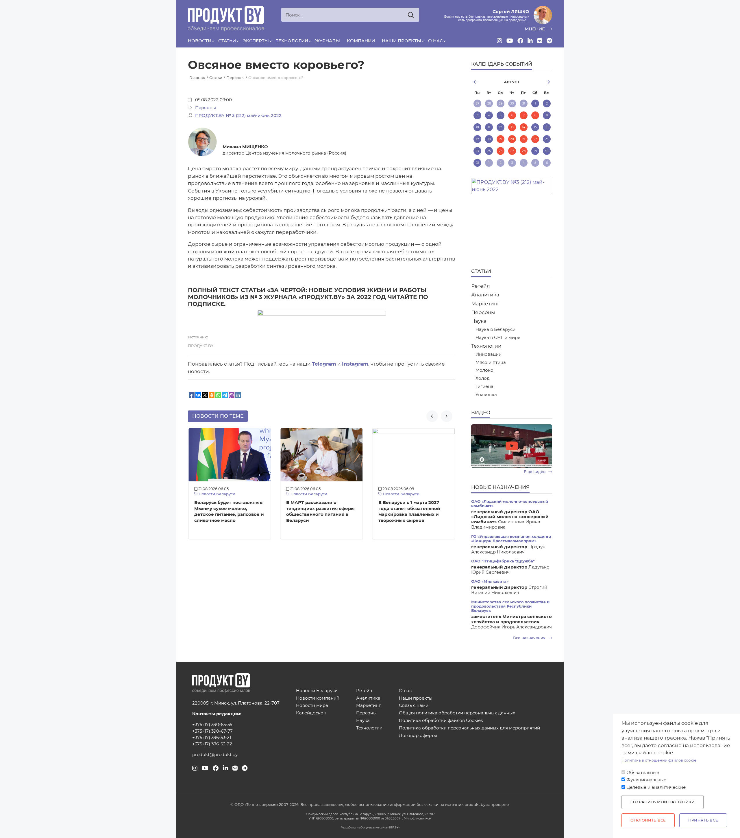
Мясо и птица (491, 362)
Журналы (327, 40)
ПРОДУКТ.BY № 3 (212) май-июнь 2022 (238, 115)
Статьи (227, 40)
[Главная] (226, 18)
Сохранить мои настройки (662, 802)
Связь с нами (413, 705)
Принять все (703, 820)
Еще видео (535, 472)
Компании (361, 40)
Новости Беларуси (216, 494)
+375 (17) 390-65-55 (212, 724)
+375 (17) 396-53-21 (211, 737)
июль (484, 82)
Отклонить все (648, 820)
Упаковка (486, 394)
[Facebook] (520, 40)
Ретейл (480, 286)
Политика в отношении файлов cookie (658, 760)
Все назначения (530, 638)
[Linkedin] (530, 40)
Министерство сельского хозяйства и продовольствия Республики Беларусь (510, 606)
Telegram (324, 364)
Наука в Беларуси (495, 329)
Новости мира (312, 705)
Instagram (355, 364)
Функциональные (646, 779)
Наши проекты (401, 40)
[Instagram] (499, 40)
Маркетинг (485, 304)
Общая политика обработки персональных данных (457, 713)
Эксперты (256, 40)
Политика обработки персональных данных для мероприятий (469, 728)
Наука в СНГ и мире (498, 337)
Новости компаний (317, 698)
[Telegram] (549, 40)
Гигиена (484, 386)
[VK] (539, 40)
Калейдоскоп (311, 713)
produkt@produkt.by (215, 754)
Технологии (292, 40)
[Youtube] (509, 40)
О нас (435, 40)
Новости (199, 40)
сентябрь (539, 82)
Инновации (489, 354)
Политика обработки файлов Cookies (441, 720)
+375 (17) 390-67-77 (212, 731)
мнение (535, 29)
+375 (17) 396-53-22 (212, 744)
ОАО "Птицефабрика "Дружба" (503, 561)
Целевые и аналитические (656, 787)
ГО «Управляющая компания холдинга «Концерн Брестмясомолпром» (511, 538)
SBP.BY (393, 827)
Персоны (205, 107)
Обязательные (642, 772)
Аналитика (485, 295)
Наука (478, 321)
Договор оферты (418, 735)
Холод (483, 378)
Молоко (484, 370)
